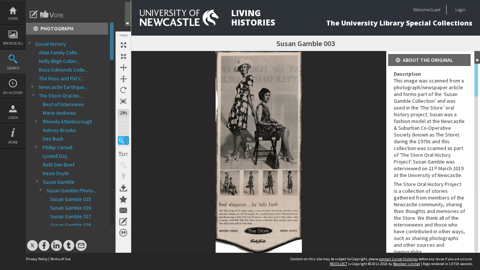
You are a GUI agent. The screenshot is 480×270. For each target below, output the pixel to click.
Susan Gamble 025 (70, 199)
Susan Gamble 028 (70, 225)
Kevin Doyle (56, 173)
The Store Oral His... (61, 95)
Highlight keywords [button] (123, 176)
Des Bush (53, 138)
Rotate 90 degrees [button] (123, 90)
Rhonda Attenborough (67, 121)
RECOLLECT (338, 263)
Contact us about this (123, 210)
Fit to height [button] (123, 78)
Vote (52, 14)
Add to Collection (123, 199)
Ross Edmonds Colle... (63, 69)
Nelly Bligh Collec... (59, 61)
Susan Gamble (59, 181)
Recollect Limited (406, 263)
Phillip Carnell (57, 147)
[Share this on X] (32, 241)
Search (13, 68)
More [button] (13, 142)
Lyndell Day (55, 156)
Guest (435, 9)
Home (13, 18)
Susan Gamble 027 (70, 216)
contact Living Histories (398, 258)
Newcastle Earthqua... (63, 87)
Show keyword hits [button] (123, 165)
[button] (123, 140)
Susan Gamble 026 (70, 207)
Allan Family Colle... (60, 52)
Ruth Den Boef (59, 164)
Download (123, 188)
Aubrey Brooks (59, 130)
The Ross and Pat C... (62, 78)
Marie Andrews (59, 113)
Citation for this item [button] (123, 232)
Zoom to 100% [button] (123, 101)
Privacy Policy (37, 258)
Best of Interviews (63, 104)
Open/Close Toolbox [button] (128, 14)
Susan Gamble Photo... (71, 190)
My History (13, 92)
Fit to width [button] (123, 67)
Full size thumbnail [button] (123, 45)
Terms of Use (60, 258)
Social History (50, 43)
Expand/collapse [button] (477, 57)
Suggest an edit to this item (34, 14)
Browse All (13, 43)
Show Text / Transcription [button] (123, 154)
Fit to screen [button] (123, 56)
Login (13, 117)
